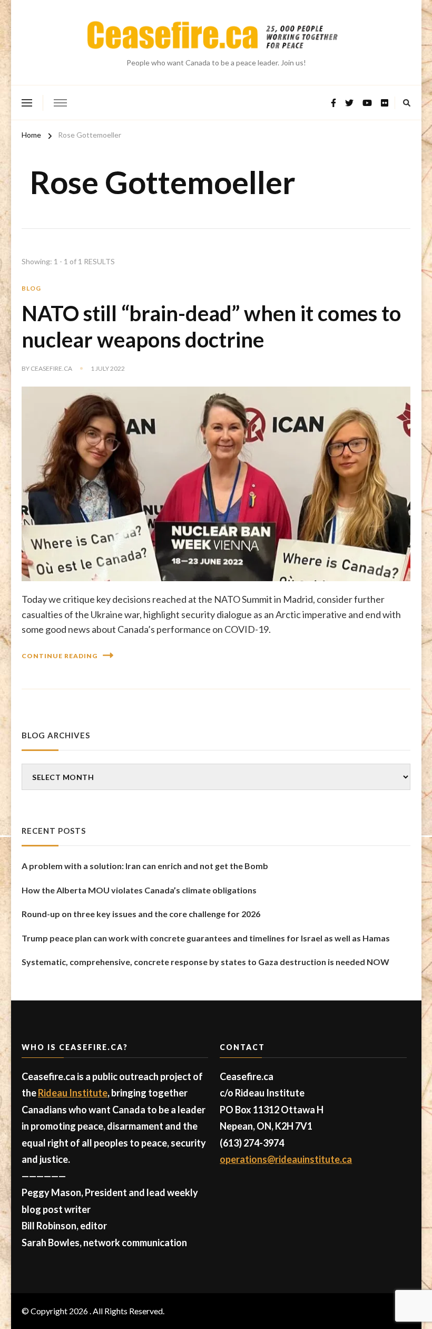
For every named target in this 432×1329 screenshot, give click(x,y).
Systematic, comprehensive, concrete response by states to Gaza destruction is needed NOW (205, 962)
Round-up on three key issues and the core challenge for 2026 (141, 914)
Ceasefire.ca (51, 368)
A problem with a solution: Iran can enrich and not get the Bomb (145, 866)
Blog (31, 288)
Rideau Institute (72, 1093)
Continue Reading (59, 656)
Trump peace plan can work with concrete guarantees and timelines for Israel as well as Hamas (206, 938)
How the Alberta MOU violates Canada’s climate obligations (139, 890)
